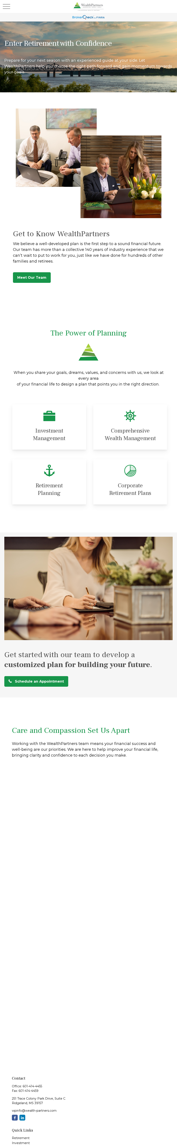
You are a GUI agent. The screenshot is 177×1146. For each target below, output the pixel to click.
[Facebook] (15, 1118)
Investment (21, 1143)
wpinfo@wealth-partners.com (34, 1111)
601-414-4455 (32, 1086)
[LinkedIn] (22, 1118)
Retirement (21, 1138)
